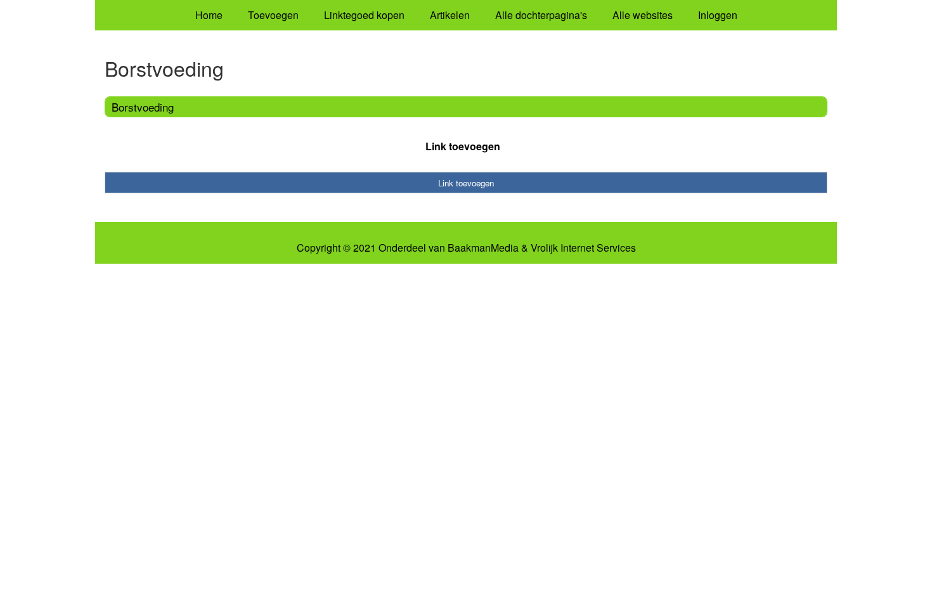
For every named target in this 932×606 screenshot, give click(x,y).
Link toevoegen (462, 146)
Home (209, 15)
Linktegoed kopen (364, 15)
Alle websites (642, 15)
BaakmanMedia (483, 248)
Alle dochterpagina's (541, 15)
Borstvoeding (143, 107)
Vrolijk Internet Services (583, 248)
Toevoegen (273, 15)
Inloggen (717, 15)
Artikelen (450, 15)
